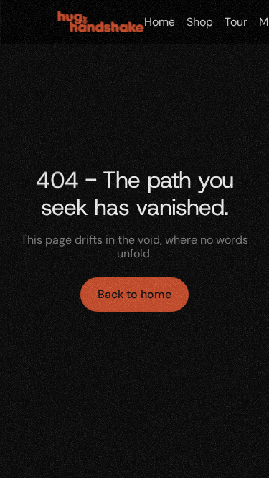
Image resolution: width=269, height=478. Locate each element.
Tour (235, 21)
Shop (199, 21)
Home (158, 21)
